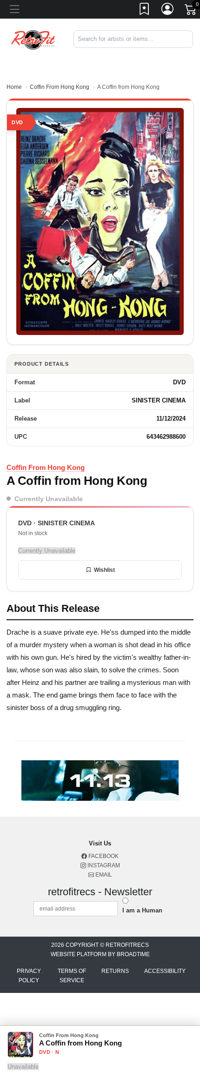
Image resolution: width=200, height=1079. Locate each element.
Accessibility (165, 971)
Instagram (103, 865)
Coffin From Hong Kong (59, 87)
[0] (191, 11)
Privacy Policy (29, 976)
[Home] (33, 38)
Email (103, 874)
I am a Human (142, 910)
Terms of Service (72, 976)
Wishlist (104, 570)
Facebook (103, 856)
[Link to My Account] (167, 10)
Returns (115, 971)
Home (14, 87)
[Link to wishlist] (144, 10)
